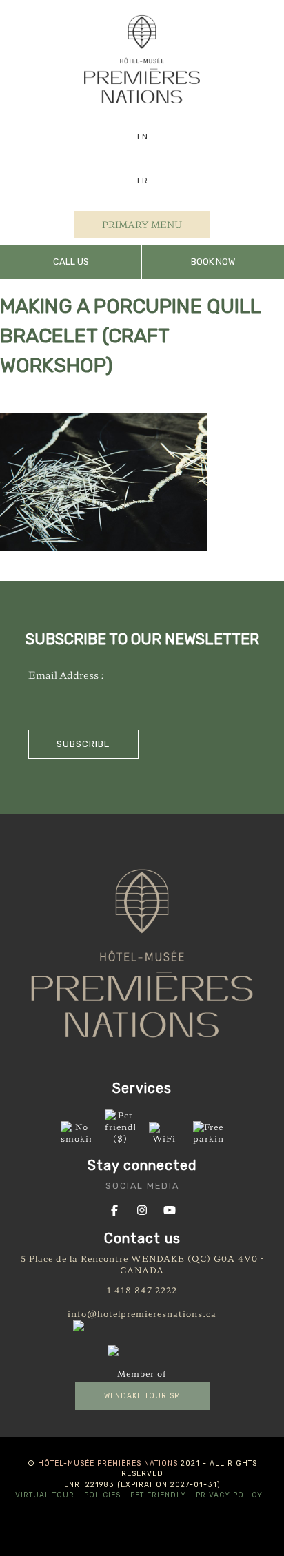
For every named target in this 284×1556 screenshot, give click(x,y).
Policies (102, 1495)
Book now (213, 261)
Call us (71, 261)
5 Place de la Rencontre (74, 1258)
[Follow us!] (114, 1208)
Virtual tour (44, 1495)
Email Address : (66, 674)
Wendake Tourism (142, 1395)
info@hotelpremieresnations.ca (142, 1313)
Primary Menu (142, 224)
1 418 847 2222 (142, 1290)
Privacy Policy (229, 1495)
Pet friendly (158, 1495)
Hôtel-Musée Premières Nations (108, 1463)
